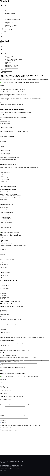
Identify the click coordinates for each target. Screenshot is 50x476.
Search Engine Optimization (19, 86)
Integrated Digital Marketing (9, 79)
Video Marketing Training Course (11, 26)
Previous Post (3, 364)
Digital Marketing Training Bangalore (12, 19)
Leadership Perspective (24, 360)
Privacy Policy (20, 461)
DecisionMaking (10, 360)
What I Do (4, 5)
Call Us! (4, 31)
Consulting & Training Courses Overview (13, 18)
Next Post (2, 370)
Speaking (4, 28)
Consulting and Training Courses (13, 468)
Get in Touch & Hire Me (7, 29)
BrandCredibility (3, 360)
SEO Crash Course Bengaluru (11, 25)
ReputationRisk (32, 360)
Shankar (3, 85)
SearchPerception (15, 361)
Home (3, 4)
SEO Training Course (9, 22)
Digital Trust (16, 360)
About (6, 10)
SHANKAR (4, 40)
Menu (1, 42)
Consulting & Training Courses (8, 13)
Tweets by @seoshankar (5, 453)
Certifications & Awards (10, 11)
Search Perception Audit (41, 360)
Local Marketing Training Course (11, 23)
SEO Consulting (8, 20)
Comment (2, 415)
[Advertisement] (25, 440)
